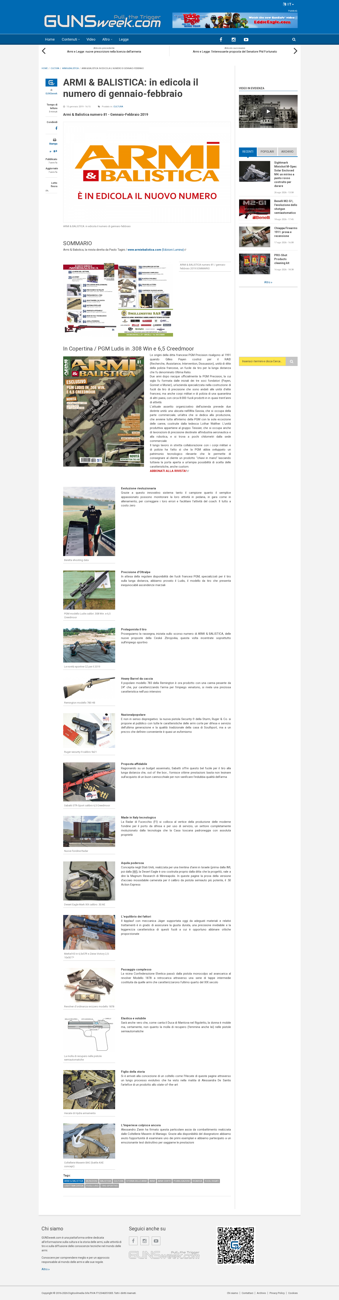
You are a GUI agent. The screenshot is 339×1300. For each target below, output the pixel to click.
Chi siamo (232, 1293)
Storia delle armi (136, 1181)
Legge (124, 39)
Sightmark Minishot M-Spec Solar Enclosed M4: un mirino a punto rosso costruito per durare (285, 174)
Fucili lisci (92, 1185)
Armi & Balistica (73, 1181)
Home (50, 39)
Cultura (118, 106)
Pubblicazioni (182, 1181)
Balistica (105, 1181)
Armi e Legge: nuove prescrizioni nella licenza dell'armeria (104, 51)
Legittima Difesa (73, 1185)
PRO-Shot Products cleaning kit (281, 259)
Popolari (267, 151)
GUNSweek (51, 93)
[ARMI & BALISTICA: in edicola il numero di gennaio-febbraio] (147, 172)
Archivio (287, 151)
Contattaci (247, 1293)
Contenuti (69, 39)
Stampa (53, 143)
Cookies (293, 1293)
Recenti (249, 151)
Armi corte (164, 1181)
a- (51, 151)
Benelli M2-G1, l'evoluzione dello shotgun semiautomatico (285, 206)
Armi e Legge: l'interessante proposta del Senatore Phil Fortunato (235, 51)
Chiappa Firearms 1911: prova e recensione (285, 232)
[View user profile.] (51, 82)
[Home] (103, 20)
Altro (106, 39)
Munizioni (91, 1181)
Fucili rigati (212, 1181)
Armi (152, 1181)
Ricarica (197, 1181)
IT (289, 4)
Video (91, 39)
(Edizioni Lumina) (157, 249)
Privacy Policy (277, 1293)
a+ (55, 151)
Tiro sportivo (109, 1185)
